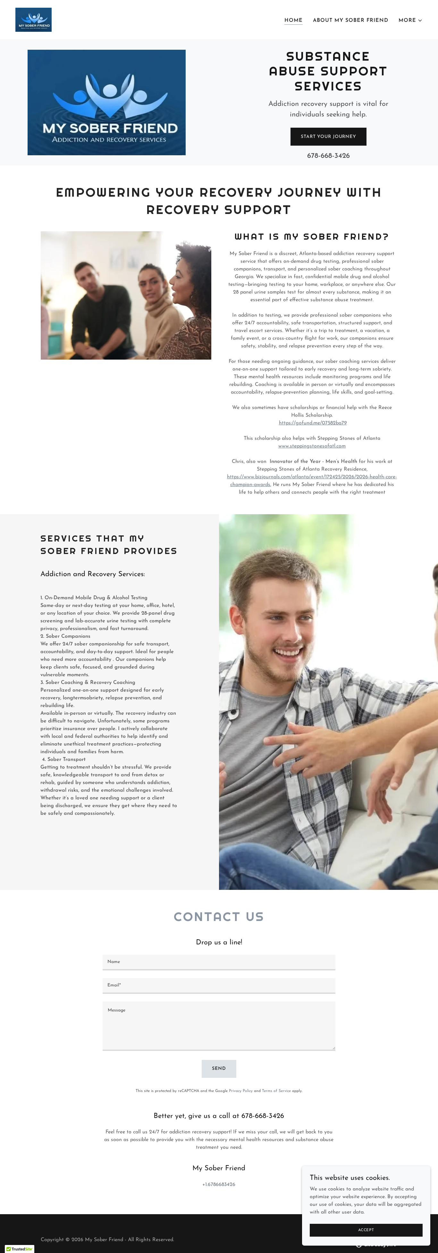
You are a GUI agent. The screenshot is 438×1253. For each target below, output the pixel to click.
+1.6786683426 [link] (218, 1184)
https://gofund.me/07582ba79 (313, 423)
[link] (33, 19)
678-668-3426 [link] (328, 156)
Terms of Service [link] (276, 1091)
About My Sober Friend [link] (350, 20)
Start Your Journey (328, 136)
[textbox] (219, 962)
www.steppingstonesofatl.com (312, 446)
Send (219, 1068)
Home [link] (293, 20)
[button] (411, 20)
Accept (366, 1230)
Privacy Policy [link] (241, 1091)
